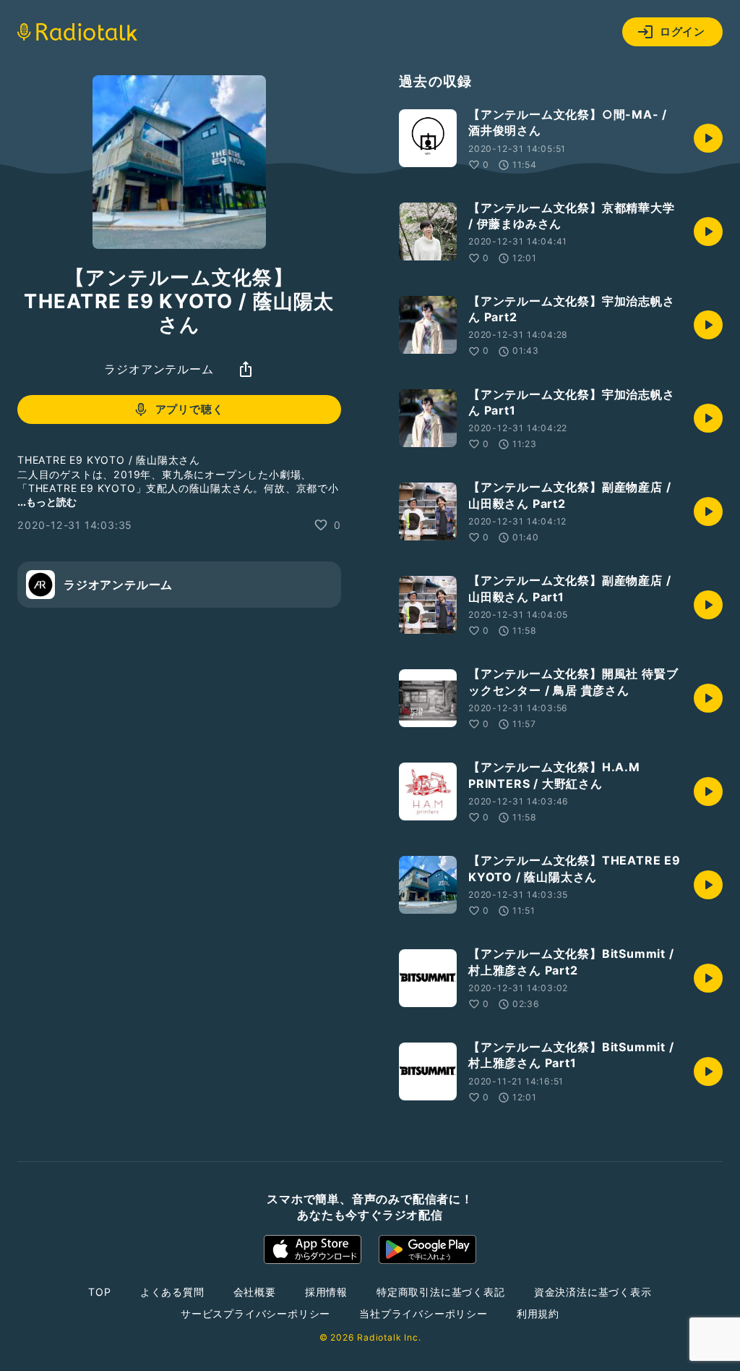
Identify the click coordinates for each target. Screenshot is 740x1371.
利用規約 (538, 1313)
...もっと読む (47, 502)
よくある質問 (172, 1292)
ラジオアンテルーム (158, 369)
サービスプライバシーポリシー (255, 1313)
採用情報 (326, 1292)
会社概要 (254, 1292)
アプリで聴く (189, 409)
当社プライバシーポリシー (423, 1313)
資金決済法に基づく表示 (593, 1292)
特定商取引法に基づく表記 (441, 1292)
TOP (99, 1292)
